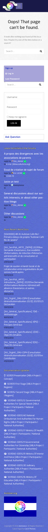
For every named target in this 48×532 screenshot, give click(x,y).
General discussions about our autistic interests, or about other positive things (24, 197)
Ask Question (12, 137)
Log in (11, 73)
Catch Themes (30, 529)
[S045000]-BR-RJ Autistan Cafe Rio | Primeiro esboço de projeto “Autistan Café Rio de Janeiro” (24, 237)
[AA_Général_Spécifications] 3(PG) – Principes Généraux (22, 323)
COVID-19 (10, 176)
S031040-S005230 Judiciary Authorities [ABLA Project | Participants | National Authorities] (23, 468)
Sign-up (9, 68)
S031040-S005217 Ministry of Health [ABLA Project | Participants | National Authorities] (23, 434)
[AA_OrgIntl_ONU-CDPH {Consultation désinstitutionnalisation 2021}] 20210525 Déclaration (23, 301)
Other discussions (14, 213)
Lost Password (12, 79)
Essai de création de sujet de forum (24, 169)
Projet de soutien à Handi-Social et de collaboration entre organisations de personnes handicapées (24, 269)
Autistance (23, 526)
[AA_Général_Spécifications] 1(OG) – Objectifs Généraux (21, 344)
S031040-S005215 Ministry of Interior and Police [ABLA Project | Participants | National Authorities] (24, 457)
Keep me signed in (18, 117)
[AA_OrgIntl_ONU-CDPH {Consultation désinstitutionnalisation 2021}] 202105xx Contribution (23, 355)
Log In (14, 123)
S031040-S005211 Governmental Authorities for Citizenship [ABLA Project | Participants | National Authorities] (24, 445)
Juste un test (11, 181)
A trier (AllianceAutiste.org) (18, 164)
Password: (12, 107)
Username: (12, 97)
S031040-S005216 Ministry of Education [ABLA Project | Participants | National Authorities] (22, 480)
